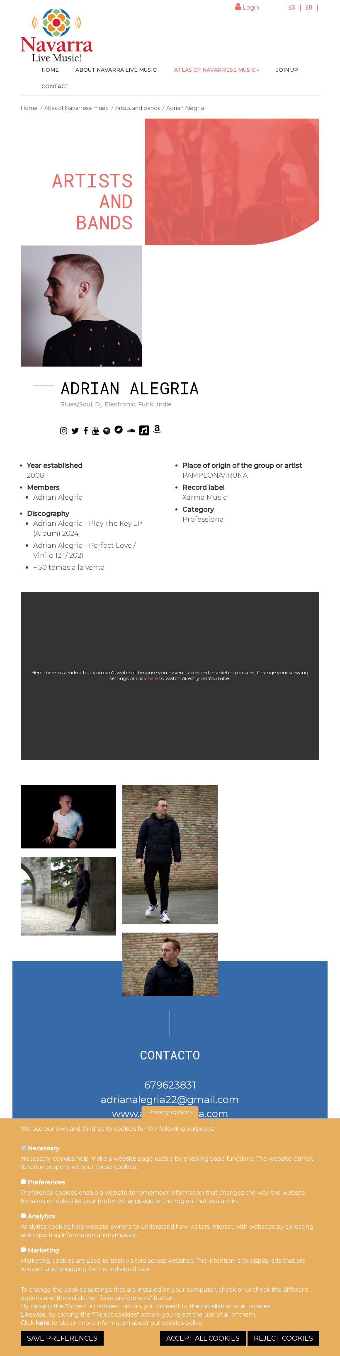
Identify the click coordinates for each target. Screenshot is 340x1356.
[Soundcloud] (131, 431)
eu (309, 7)
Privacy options (170, 1112)
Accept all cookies (203, 1338)
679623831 (170, 1085)
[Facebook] (85, 431)
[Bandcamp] (118, 430)
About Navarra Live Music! (116, 70)
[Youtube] (95, 431)
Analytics (40, 1216)
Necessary (42, 1148)
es (292, 7)
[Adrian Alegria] (68, 817)
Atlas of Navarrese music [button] (214, 70)
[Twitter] (75, 431)
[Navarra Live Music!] (57, 37)
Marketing (42, 1250)
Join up (287, 70)
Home (50, 70)
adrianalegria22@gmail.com (170, 1100)
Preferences (45, 1182)
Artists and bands (137, 107)
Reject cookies (283, 1338)
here (153, 678)
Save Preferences (62, 1338)
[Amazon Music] (157, 429)
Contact (55, 86)
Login (250, 7)
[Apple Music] (144, 430)
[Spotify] (106, 431)
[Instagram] (63, 431)
